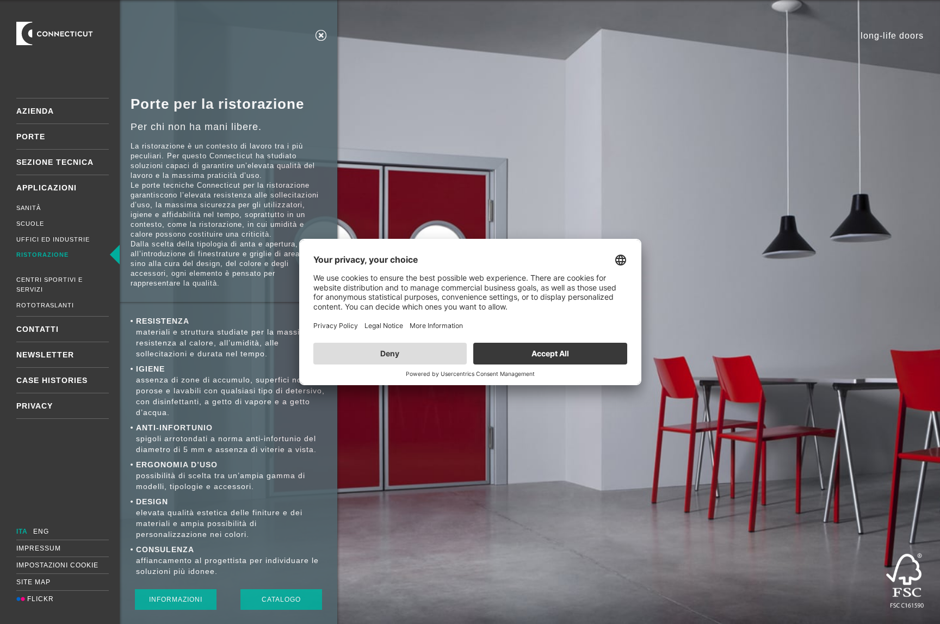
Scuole (30, 223)
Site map (33, 582)
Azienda (35, 111)
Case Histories (52, 380)
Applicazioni (46, 187)
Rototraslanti (45, 305)
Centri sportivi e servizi (49, 284)
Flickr (39, 599)
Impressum (38, 548)
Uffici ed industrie (53, 239)
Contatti (37, 329)
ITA (22, 531)
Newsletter (45, 354)
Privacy (34, 405)
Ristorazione (42, 254)
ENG (41, 531)
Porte (30, 136)
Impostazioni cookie (57, 565)
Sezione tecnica (55, 162)
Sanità (28, 208)
